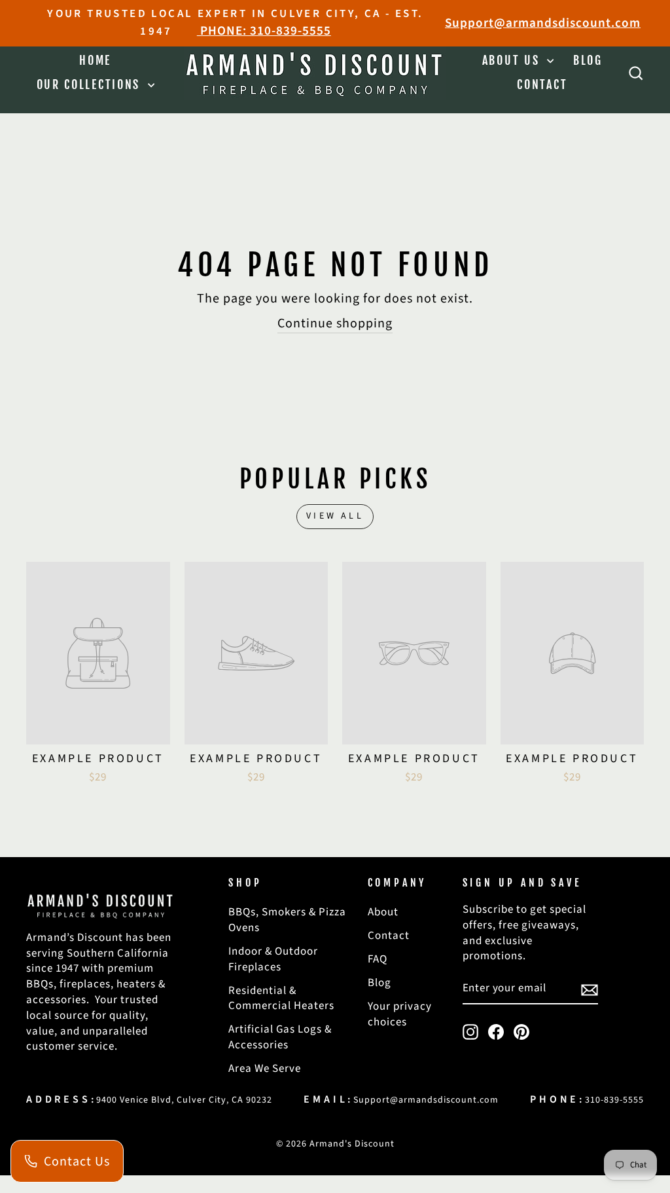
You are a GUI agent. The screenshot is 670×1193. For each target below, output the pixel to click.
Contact (542, 84)
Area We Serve (264, 1068)
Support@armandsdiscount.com (543, 23)
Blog (588, 60)
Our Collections (91, 84)
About (383, 912)
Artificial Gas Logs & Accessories (280, 1037)
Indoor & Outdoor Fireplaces (273, 959)
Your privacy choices (400, 1014)
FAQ (377, 959)
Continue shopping (335, 323)
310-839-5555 (614, 1100)
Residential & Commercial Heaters (281, 998)
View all (335, 516)
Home (95, 60)
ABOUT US (513, 60)
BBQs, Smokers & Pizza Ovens (287, 920)
